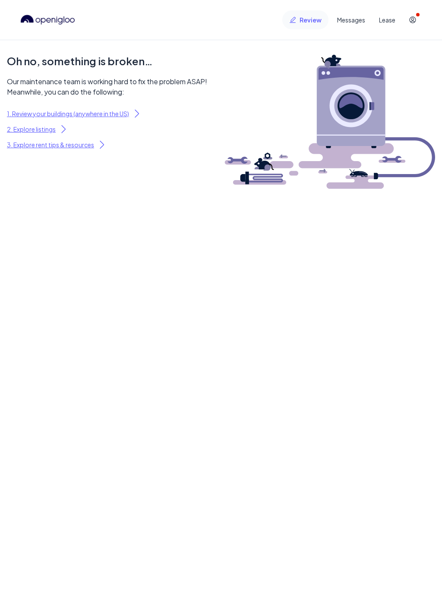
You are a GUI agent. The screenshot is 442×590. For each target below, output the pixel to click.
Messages (351, 20)
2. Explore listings (31, 129)
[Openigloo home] (48, 20)
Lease (387, 20)
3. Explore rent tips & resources (50, 145)
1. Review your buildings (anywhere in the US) (68, 113)
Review (311, 20)
